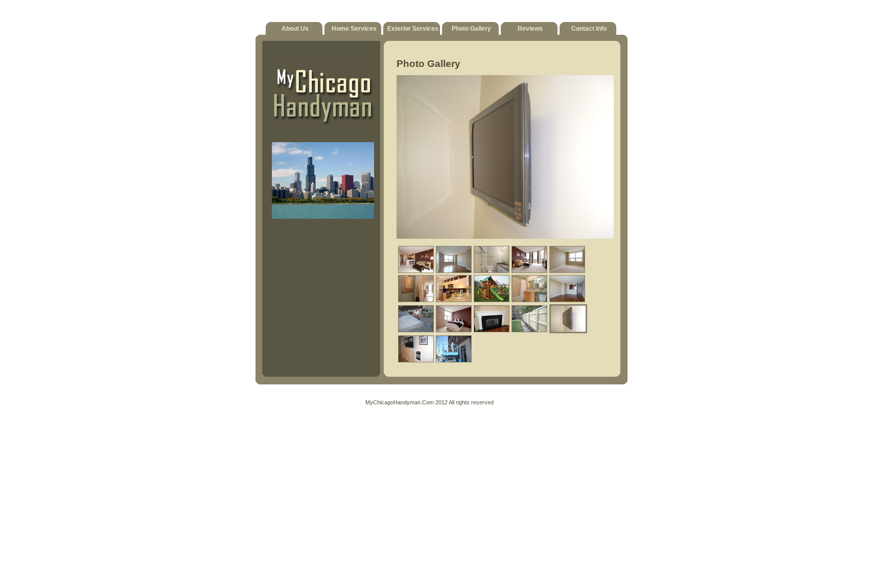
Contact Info (589, 28)
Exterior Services (412, 28)
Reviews (530, 28)
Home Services (354, 28)
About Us (295, 28)
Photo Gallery (471, 28)
